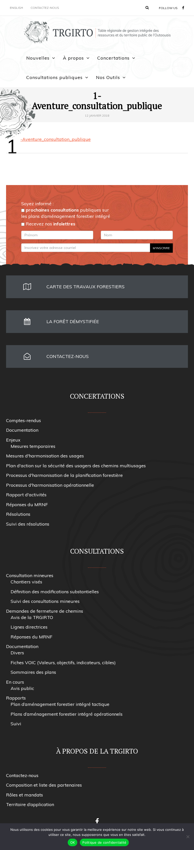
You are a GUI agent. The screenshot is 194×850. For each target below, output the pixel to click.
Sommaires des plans (33, 672)
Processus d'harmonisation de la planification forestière (64, 475)
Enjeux (13, 440)
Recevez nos (50, 224)
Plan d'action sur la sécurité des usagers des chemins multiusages (76, 466)
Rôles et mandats (24, 795)
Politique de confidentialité (104, 842)
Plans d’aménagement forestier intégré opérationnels (67, 714)
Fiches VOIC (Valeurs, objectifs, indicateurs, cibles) (63, 662)
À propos (73, 58)
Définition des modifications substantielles (55, 592)
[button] (147, 7)
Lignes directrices (29, 627)
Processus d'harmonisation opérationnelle (50, 485)
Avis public (22, 688)
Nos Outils (108, 77)
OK (72, 842)
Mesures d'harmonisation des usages (45, 456)
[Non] (187, 836)
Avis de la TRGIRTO (32, 617)
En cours (15, 682)
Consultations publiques (54, 77)
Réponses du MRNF (27, 504)
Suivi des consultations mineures (45, 601)
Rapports (16, 698)
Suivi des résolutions (27, 524)
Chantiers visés (26, 582)
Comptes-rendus (23, 420)
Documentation (22, 430)
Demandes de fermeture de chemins (44, 611)
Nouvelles (38, 58)
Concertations (113, 58)
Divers (17, 653)
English (16, 8)
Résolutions (18, 514)
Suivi (16, 724)
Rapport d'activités (26, 495)
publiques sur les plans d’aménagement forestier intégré (65, 213)
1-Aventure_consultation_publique (55, 139)
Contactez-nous (45, 8)
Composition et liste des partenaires (44, 785)
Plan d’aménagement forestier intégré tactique (60, 704)
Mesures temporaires (33, 446)
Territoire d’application (30, 804)
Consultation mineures (29, 575)
